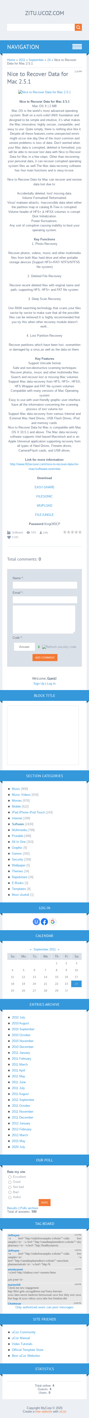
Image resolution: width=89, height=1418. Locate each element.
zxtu (45, 532)
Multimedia (19, 830)
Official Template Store (27, 1350)
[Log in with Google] (52, 921)
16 (66, 977)
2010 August (20, 1023)
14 (45, 977)
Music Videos (21, 794)
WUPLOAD (44, 505)
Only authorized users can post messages (44, 1307)
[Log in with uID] (36, 921)
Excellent (19, 1177)
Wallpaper (18, 865)
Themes (17, 871)
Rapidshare (19, 877)
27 (34, 990)
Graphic (17, 847)
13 (34, 977)
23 (66, 984)
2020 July (18, 1147)
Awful (17, 1197)
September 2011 (44, 949)
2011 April (18, 1070)
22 (56, 984)
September (36, 60)
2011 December (22, 1117)
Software (17, 532)
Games (17, 853)
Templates (19, 889)
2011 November (22, 1111)
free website (43, 1411)
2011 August (20, 1094)
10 (76, 970)
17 (76, 977)
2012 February (22, 1129)
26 (23, 990)
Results (12, 1208)
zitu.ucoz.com (44, 13)
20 (34, 984)
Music (16, 789)
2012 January (21, 1123)
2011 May (18, 1076)
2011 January (21, 1052)
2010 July (18, 1017)
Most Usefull (20, 895)
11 (12, 977)
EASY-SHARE (45, 487)
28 (45, 990)
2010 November (22, 1041)
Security (17, 859)
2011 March (20, 1064)
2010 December (22, 1047)
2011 (22, 60)
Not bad (18, 1187)
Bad (16, 1192)
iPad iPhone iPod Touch (28, 812)
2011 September (23, 1100)
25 (12, 990)
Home (11, 60)
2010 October (21, 1035)
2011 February (21, 1058)
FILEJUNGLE (44, 515)
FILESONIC (44, 496)
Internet (17, 818)
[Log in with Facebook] (44, 921)
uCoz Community (24, 1332)
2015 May (18, 1141)
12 (23, 977)
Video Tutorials (22, 1344)
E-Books (18, 883)
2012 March (20, 1135)
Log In (51, 683)
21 (45, 984)
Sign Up (38, 683)
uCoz (62, 1411)
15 (56, 977)
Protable (17, 836)
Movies (17, 800)
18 (12, 984)
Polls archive (29, 1208)
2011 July (18, 1088)
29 (56, 990)
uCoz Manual (21, 1338)
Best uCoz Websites (26, 1355)
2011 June (19, 1082)
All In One (19, 842)
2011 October (21, 1105)
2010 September (23, 1029)
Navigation (23, 47)
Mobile (16, 806)
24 (49, 60)
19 (23, 984)
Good (16, 1182)
